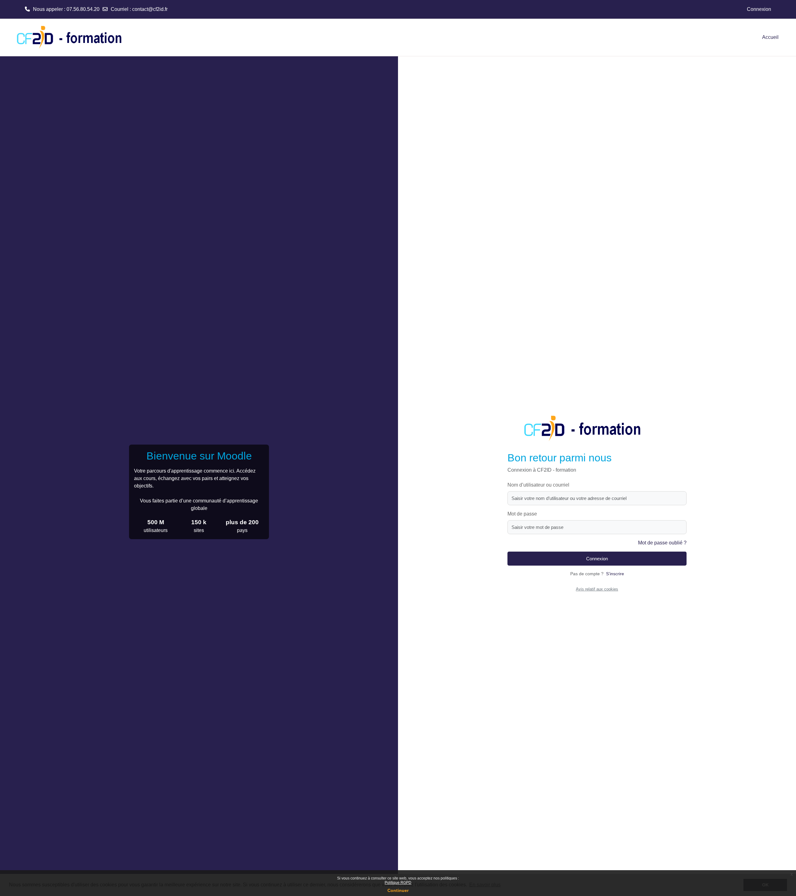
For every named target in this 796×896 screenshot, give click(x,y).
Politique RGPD (398, 882)
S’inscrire (615, 573)
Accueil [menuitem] (770, 37)
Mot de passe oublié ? (662, 542)
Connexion (759, 9)
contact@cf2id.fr (150, 9)
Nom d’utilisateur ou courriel (538, 485)
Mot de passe (522, 513)
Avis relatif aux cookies (597, 589)
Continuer (398, 890)
